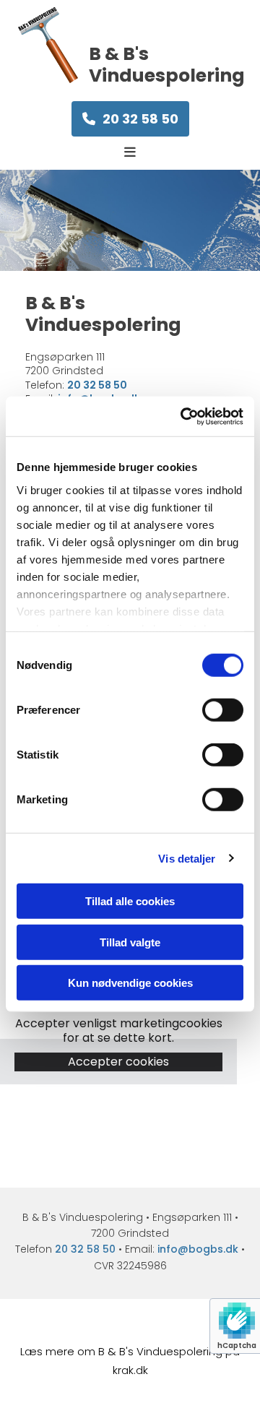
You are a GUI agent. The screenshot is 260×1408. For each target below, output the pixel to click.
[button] (130, 119)
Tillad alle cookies (130, 901)
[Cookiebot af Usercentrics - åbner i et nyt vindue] (183, 416)
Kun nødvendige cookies (130, 983)
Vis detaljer (186, 858)
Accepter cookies (118, 1061)
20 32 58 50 (85, 1249)
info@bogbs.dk (197, 1249)
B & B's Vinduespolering (167, 64)
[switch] (222, 710)
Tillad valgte (130, 942)
